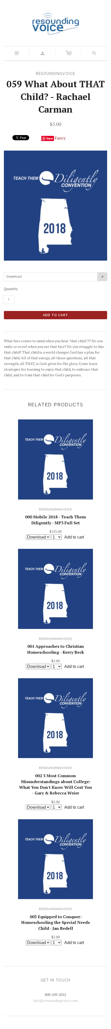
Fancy (60, 138)
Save (49, 138)
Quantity (11, 288)
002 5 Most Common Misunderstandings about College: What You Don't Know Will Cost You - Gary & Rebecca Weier (55, 784)
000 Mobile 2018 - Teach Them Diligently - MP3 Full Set (55, 519)
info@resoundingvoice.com (56, 1000)
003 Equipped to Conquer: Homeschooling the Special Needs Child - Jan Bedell (55, 922)
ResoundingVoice (55, 509)
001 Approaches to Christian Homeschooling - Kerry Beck (55, 649)
